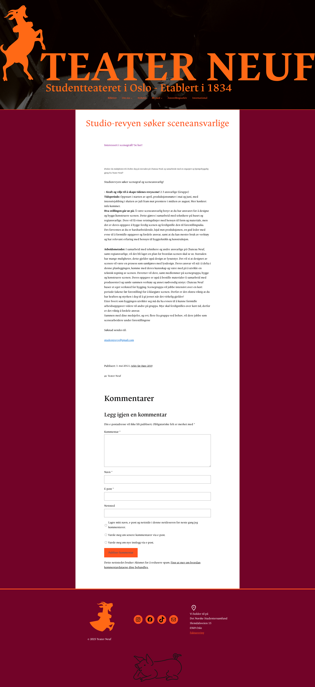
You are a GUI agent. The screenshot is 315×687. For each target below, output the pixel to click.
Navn (108, 472)
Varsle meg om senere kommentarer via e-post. (136, 535)
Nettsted (109, 505)
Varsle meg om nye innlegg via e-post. (131, 542)
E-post (109, 489)
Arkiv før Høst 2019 (141, 365)
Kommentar (112, 432)
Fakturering (197, 632)
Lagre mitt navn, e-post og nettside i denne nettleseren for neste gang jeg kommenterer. (153, 525)
